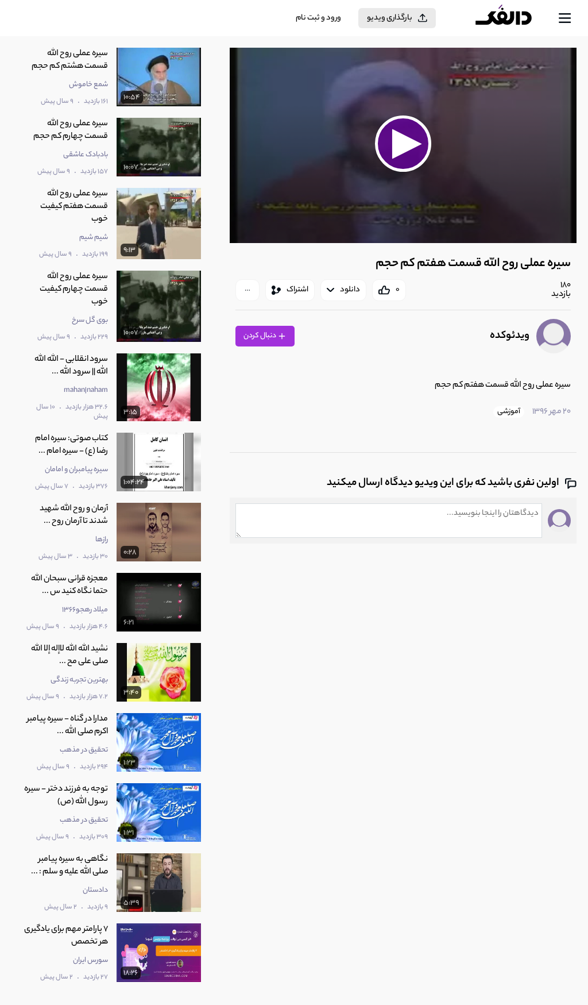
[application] (403, 145)
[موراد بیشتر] (247, 290)
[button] (403, 144)
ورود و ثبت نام (318, 18)
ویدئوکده (509, 336)
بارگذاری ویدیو (389, 18)
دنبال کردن (260, 336)
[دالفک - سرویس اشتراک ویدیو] (512, 18)
